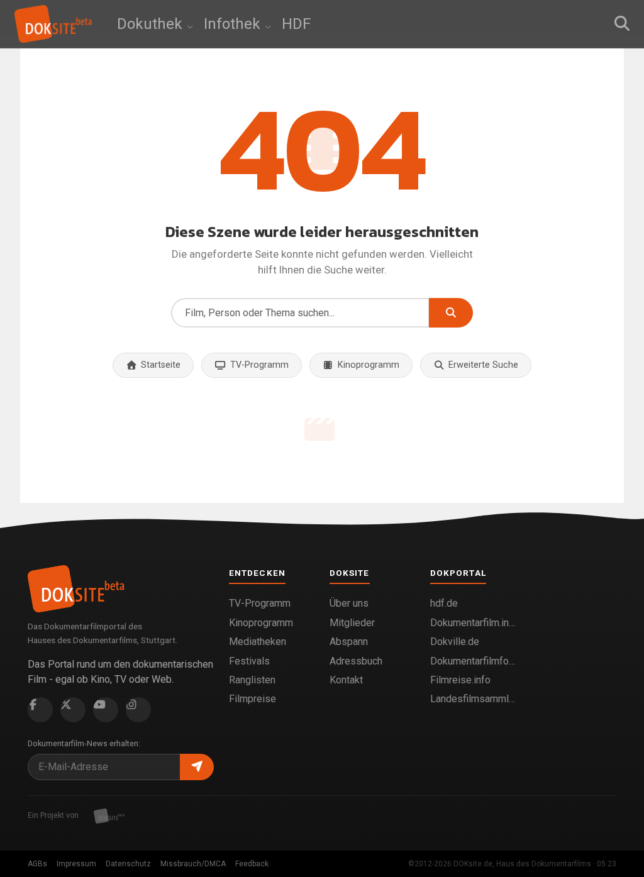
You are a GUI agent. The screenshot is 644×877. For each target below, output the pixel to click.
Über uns (349, 603)
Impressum (76, 863)
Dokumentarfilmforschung (473, 661)
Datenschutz (128, 863)
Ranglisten (252, 680)
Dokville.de (454, 642)
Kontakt (346, 680)
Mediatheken (257, 642)
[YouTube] (105, 709)
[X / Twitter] (73, 709)
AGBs (37, 863)
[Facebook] (40, 709)
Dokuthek (151, 24)
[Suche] (622, 24)
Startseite (160, 365)
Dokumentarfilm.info (473, 623)
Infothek (234, 24)
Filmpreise (252, 699)
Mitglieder (352, 623)
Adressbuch (356, 661)
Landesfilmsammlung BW (473, 699)
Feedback (252, 863)
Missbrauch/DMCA (193, 863)
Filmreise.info (460, 680)
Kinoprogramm (368, 365)
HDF (296, 24)
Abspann (349, 642)
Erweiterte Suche (483, 365)
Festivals (249, 661)
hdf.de (444, 603)
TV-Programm (259, 365)
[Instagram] (138, 709)
